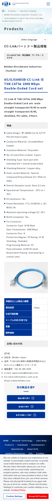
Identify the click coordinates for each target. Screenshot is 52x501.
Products (12, 11)
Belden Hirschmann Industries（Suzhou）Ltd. (23, 14)
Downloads (22, 445)
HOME (6, 441)
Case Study (41, 441)
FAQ (30, 453)
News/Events (17, 449)
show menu (48, 4)
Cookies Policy (18, 490)
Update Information (15, 453)
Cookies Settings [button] (14, 496)
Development (38, 444)
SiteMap (40, 453)
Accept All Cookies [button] (38, 496)
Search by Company (27, 11)
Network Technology (22, 440)
